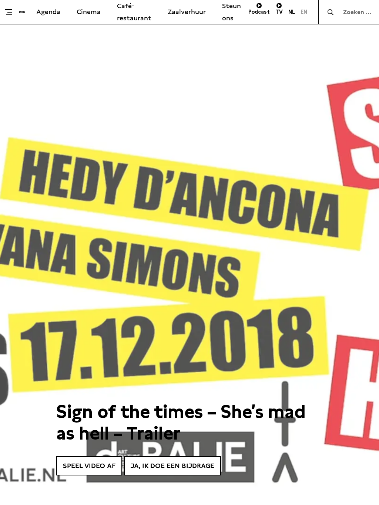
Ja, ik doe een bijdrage (172, 466)
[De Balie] (22, 12)
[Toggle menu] (11, 12)
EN (304, 12)
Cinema (89, 12)
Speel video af (89, 466)
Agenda (48, 12)
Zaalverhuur (187, 12)
